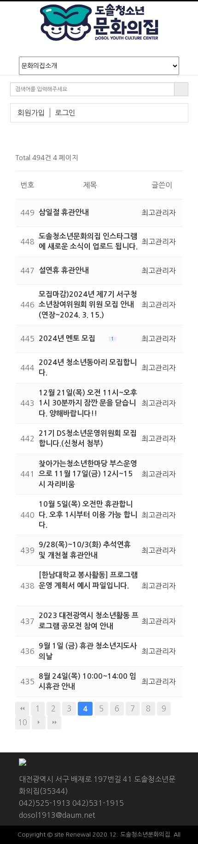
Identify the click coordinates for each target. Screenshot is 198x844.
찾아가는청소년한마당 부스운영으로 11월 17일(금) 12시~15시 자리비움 (88, 474)
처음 (22, 709)
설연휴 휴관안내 (64, 270)
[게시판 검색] (173, 158)
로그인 (65, 112)
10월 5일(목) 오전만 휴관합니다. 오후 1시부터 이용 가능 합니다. (88, 514)
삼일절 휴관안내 (64, 212)
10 (22, 722)
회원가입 (31, 112)
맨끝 (54, 722)
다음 (39, 722)
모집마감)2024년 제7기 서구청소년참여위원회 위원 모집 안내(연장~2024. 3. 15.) (88, 304)
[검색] (181, 89)
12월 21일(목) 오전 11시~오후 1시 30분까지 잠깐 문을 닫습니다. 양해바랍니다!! (88, 403)
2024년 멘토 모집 (68, 338)
